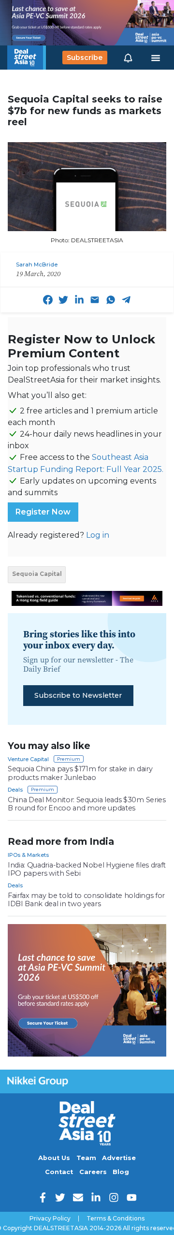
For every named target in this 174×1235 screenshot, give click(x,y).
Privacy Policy (50, 1218)
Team (86, 1157)
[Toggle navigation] (155, 57)
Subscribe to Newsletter (78, 695)
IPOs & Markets (28, 855)
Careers (93, 1172)
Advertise (119, 1157)
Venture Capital (28, 759)
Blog (121, 1172)
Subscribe (84, 57)
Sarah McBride (37, 264)
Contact (59, 1172)
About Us (54, 1157)
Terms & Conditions (116, 1218)
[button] (128, 57)
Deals (15, 789)
